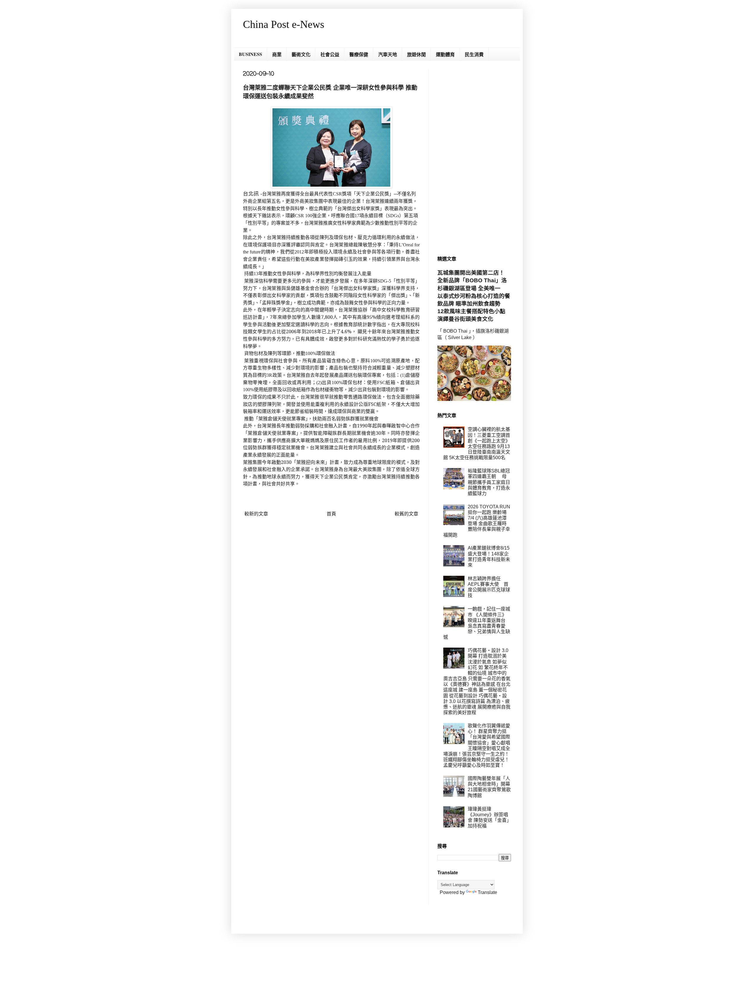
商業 (277, 54)
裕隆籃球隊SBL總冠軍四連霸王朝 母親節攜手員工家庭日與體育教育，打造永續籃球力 (489, 482)
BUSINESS (250, 54)
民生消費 (474, 54)
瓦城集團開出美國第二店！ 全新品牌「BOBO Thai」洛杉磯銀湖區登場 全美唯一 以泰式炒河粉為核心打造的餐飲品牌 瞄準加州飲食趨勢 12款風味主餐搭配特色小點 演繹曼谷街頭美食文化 (474, 296)
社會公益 (329, 54)
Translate (487, 892)
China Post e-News (283, 24)
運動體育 (445, 54)
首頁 (331, 513)
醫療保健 (358, 54)
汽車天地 (387, 54)
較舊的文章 (406, 513)
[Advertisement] (474, 157)
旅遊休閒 (416, 54)
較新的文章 (256, 513)
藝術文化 (301, 54)
